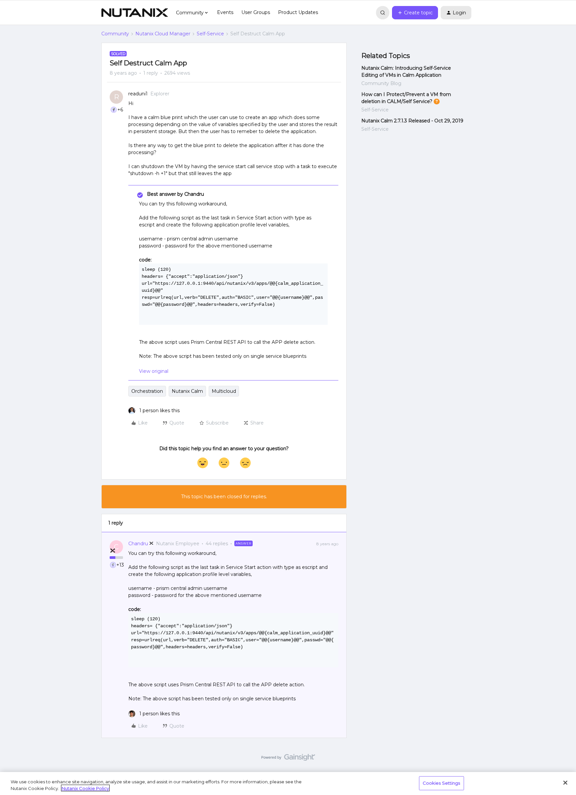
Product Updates (298, 12)
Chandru (138, 544)
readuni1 (138, 94)
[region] (288, 783)
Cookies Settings (441, 783)
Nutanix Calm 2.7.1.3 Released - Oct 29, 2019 (412, 121)
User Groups (255, 12)
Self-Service (210, 34)
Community (115, 34)
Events (225, 12)
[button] (415, 12)
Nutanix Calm (187, 391)
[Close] (565, 782)
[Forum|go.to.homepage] (134, 12)
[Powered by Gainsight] (288, 759)
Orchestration (147, 391)
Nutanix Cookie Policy (85, 788)
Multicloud (224, 391)
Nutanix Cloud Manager (162, 34)
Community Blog (381, 83)
